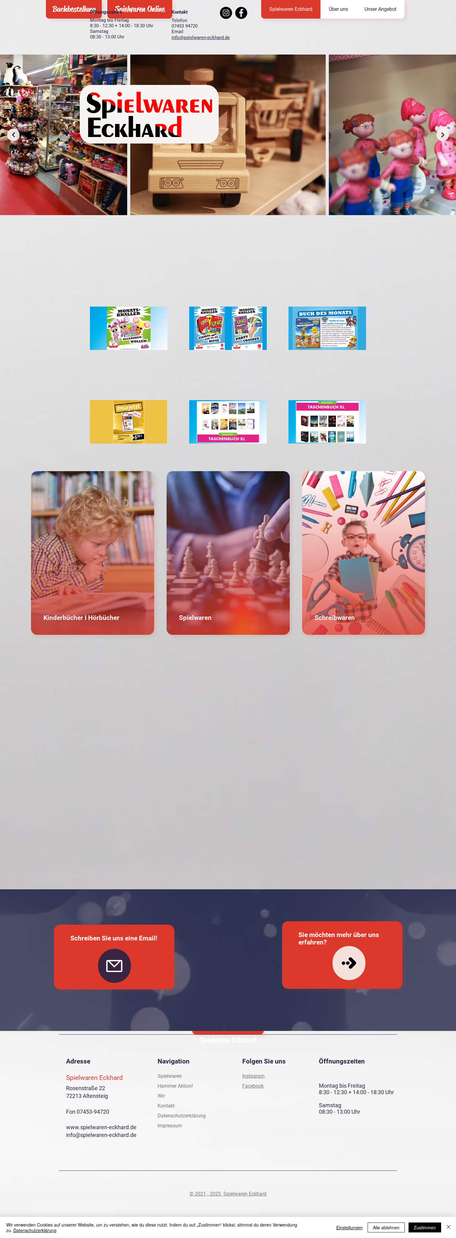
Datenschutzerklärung (34, 1230)
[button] (380, 9)
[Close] (448, 1227)
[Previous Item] (13, 135)
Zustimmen (425, 1227)
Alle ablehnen (386, 1227)
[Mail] (114, 966)
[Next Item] (442, 135)
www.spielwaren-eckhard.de (101, 1127)
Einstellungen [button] (349, 1227)
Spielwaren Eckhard (227, 1040)
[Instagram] (226, 13)
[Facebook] (241, 13)
